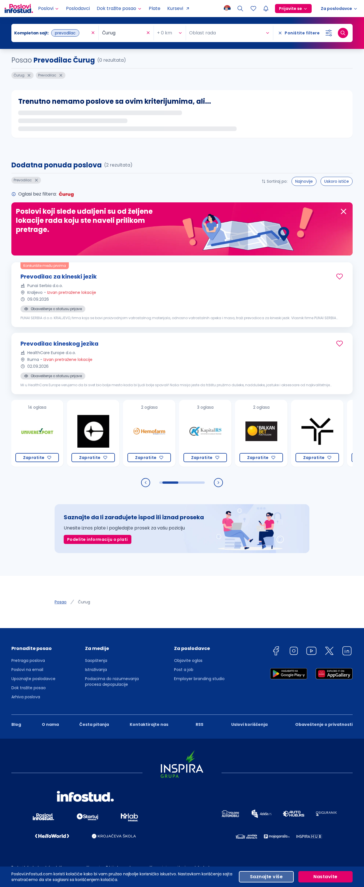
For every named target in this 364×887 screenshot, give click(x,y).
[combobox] (52, 33)
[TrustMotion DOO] (305, 433)
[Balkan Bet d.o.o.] (249, 433)
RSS (199, 724)
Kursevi (175, 8)
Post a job (183, 669)
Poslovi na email (27, 669)
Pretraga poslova (28, 660)
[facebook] (276, 652)
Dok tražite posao (28, 688)
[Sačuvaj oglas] (340, 277)
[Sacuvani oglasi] (253, 8)
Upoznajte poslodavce (33, 679)
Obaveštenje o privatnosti (324, 724)
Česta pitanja (94, 724)
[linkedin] (347, 652)
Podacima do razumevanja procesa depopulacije (112, 681)
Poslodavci (78, 8)
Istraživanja (96, 669)
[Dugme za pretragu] (343, 33)
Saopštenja (96, 660)
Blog (16, 724)
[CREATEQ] (81, 433)
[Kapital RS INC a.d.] (193, 433)
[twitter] (329, 652)
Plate (154, 8)
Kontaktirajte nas (149, 724)
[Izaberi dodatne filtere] (328, 33)
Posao (61, 602)
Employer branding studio (199, 679)
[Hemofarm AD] (137, 433)
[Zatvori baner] (343, 211)
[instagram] (293, 652)
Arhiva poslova (25, 697)
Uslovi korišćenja (249, 724)
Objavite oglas (188, 660)
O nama (50, 724)
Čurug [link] (84, 602)
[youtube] (311, 652)
